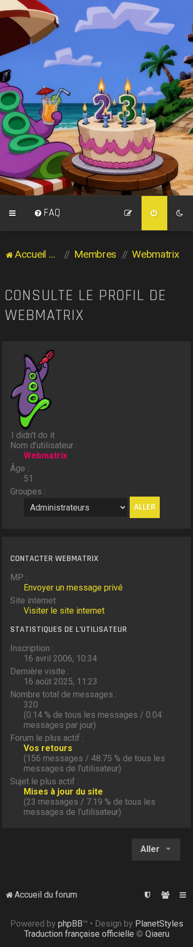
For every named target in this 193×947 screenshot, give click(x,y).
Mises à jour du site (63, 791)
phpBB (70, 924)
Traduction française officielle (79, 934)
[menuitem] (47, 213)
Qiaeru (157, 934)
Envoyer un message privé (73, 587)
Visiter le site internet (64, 611)
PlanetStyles (159, 924)
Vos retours (48, 748)
